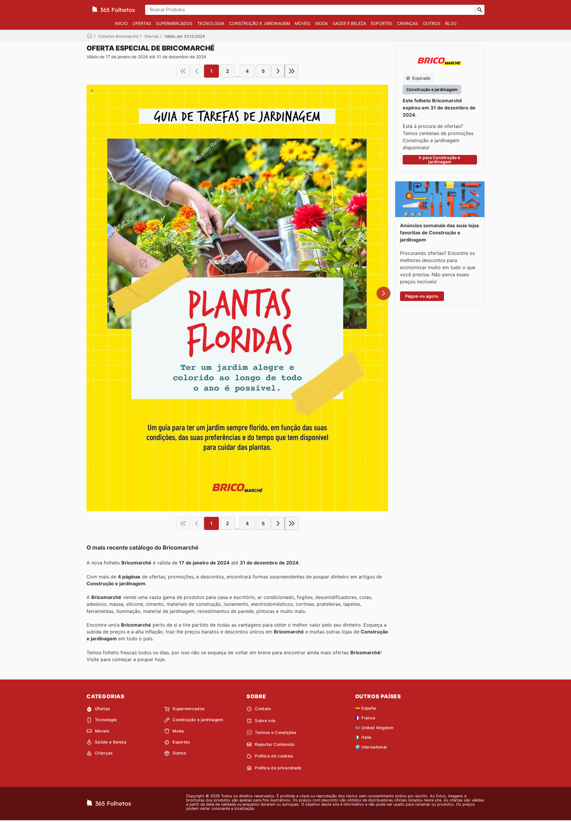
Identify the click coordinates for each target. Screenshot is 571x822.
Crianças (407, 23)
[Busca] (479, 10)
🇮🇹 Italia (363, 737)
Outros (431, 23)
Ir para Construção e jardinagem (440, 159)
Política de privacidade (278, 767)
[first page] (183, 71)
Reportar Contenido (274, 744)
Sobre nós (265, 720)
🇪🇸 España (365, 708)
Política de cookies (274, 756)
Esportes (381, 23)
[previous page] (196, 71)
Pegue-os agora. (422, 296)
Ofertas (142, 23)
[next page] (278, 71)
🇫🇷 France (365, 718)
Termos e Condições (275, 732)
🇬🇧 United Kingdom (374, 727)
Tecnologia (210, 23)
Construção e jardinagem (259, 23)
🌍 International (371, 747)
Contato (263, 708)
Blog (451, 23)
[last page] (292, 71)
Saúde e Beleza (349, 23)
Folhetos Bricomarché (118, 36)
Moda (321, 23)
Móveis (302, 23)
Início (121, 23)
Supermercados (174, 23)
